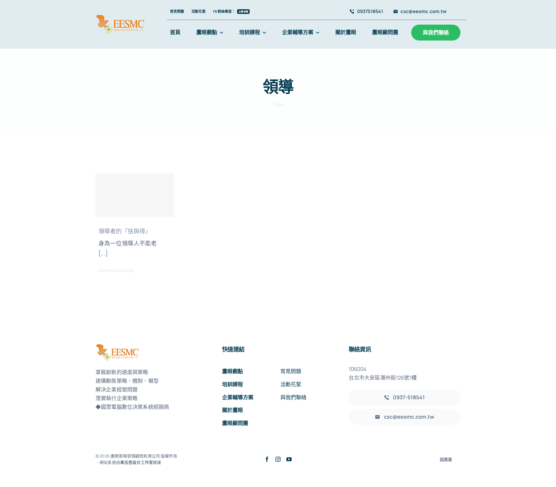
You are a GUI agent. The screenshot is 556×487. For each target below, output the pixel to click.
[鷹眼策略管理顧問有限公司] (120, 16)
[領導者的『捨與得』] (135, 195)
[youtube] (289, 459)
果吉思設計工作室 (136, 462)
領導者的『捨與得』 (124, 231)
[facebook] (267, 459)
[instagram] (278, 459)
